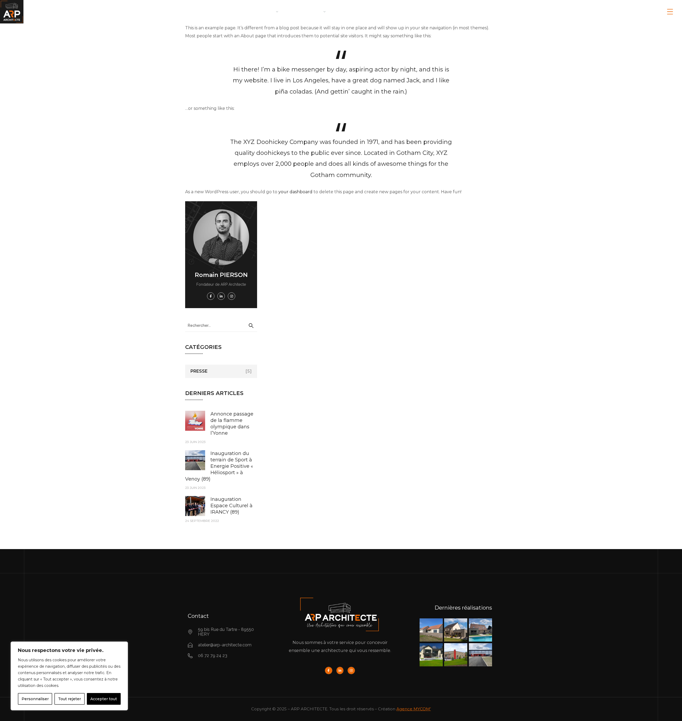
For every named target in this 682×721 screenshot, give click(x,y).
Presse (199, 371)
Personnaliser (35, 698)
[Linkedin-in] (340, 670)
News (443, 11)
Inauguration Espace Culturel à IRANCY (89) (231, 505)
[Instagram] (351, 670)
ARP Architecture (222, 11)
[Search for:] (221, 325)
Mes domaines (305, 11)
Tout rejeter (69, 698)
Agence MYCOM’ (413, 708)
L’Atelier (264, 11)
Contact (470, 11)
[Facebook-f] (328, 670)
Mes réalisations (356, 11)
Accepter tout (103, 698)
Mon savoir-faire (407, 11)
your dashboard (295, 191)
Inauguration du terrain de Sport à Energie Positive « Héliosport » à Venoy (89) (219, 466)
